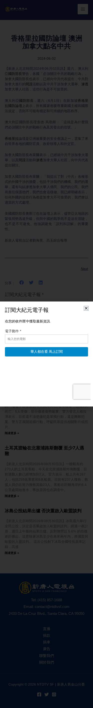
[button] (86, 308)
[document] (46, 354)
